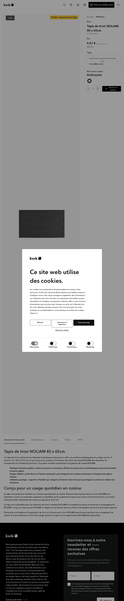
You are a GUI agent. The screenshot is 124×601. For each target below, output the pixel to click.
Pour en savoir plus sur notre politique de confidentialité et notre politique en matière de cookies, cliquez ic (57, 310)
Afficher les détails (62, 330)
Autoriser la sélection (62, 323)
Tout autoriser (84, 322)
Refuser (40, 322)
